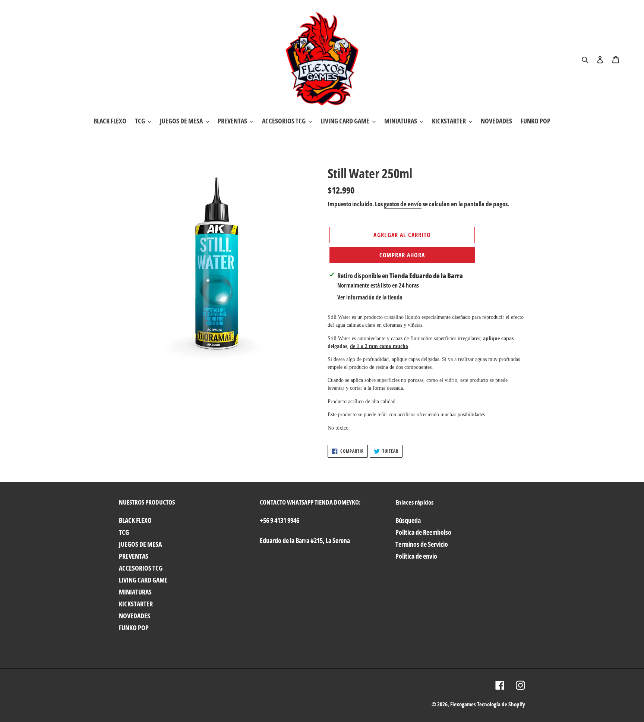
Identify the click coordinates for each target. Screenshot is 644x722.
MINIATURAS (135, 591)
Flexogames (463, 704)
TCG (124, 532)
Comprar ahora (402, 255)
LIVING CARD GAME (143, 579)
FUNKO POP (134, 627)
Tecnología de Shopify (501, 704)
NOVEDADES (134, 615)
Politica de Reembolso (423, 532)
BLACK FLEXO (135, 520)
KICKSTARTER (136, 603)
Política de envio (416, 556)
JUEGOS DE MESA (140, 544)
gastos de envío (403, 204)
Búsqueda (408, 520)
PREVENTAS (133, 556)
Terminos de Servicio (421, 544)
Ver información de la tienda (369, 297)
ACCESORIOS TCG (140, 568)
